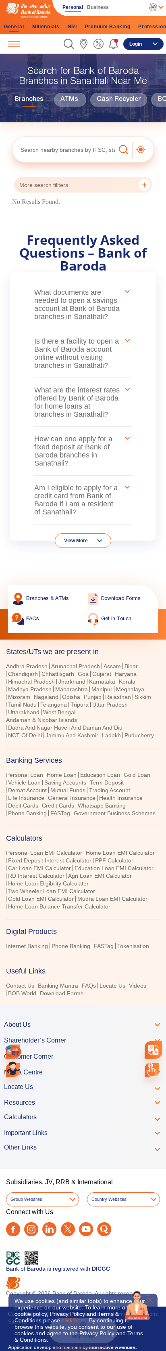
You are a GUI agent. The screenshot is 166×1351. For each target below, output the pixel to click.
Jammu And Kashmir (72, 735)
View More (76, 540)
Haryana (126, 674)
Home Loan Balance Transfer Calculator (59, 906)
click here (74, 1320)
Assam (112, 666)
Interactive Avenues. (113, 1347)
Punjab (93, 697)
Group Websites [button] (26, 1199)
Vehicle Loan (24, 782)
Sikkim (143, 697)
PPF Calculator (114, 860)
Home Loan (62, 775)
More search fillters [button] (43, 185)
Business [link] (98, 7)
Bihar (131, 666)
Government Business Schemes (115, 813)
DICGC (101, 1268)
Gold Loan (137, 775)
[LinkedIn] (49, 1229)
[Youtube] (86, 1229)
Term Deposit (107, 782)
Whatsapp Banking (102, 805)
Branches (29, 99)
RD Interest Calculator (36, 876)
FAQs (89, 985)
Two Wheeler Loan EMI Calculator (51, 891)
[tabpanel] (83, 701)
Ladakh (111, 735)
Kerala (127, 681)
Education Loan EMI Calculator (114, 868)
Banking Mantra (58, 985)
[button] (69, 44)
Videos (137, 985)
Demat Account (27, 790)
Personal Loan (24, 775)
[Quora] (104, 1229)
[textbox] (63, 149)
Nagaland (46, 697)
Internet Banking (27, 946)
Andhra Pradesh (27, 666)
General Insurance (71, 798)
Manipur (101, 689)
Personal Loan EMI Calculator (44, 853)
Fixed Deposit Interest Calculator (49, 860)
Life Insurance (26, 798)
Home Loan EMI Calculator (120, 853)
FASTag (60, 813)
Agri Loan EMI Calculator (100, 876)
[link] (84, 44)
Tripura (80, 704)
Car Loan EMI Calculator (39, 868)
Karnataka (102, 681)
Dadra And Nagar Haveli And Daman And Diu (65, 727)
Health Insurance (121, 798)
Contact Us (20, 985)
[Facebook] (13, 1229)
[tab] (83, 760)
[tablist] (83, 819)
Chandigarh (23, 674)
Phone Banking (27, 813)
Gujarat (101, 674)
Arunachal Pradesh (75, 666)
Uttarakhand (23, 712)
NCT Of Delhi (25, 735)
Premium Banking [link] (108, 26)
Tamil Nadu (22, 704)
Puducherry (139, 735)
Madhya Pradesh (30, 689)
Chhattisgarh (58, 674)
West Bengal (59, 712)
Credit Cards (58, 805)
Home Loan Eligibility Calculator (48, 883)
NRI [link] (72, 26)
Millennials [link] (46, 26)
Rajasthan (118, 697)
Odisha (71, 697)
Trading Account (109, 790)
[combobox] (153, 1050)
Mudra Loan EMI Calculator (112, 899)
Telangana (53, 704)
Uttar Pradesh (110, 704)
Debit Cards (23, 805)
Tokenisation (133, 946)
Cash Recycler (119, 99)
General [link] (14, 26)
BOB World (22, 993)
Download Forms (61, 993)
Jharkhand (71, 681)
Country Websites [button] (109, 1199)
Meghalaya (130, 689)
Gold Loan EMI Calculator (41, 899)
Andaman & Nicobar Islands (41, 720)
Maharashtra (71, 689)
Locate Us (112, 985)
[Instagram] (31, 1229)
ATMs (69, 99)
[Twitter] (68, 1229)
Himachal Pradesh (31, 681)
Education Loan (100, 775)
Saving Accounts (65, 782)
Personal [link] (72, 7)
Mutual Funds (67, 790)
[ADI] (13, 1070)
